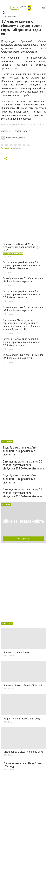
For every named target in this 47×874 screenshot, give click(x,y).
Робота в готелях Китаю (16, 652)
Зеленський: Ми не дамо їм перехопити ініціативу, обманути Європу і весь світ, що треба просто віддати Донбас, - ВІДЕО (22, 325)
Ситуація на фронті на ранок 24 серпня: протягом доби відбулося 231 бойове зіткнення (21, 342)
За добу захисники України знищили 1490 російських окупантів (23, 356)
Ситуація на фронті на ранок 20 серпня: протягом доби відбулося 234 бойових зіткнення (23, 465)
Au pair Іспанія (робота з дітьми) (21, 718)
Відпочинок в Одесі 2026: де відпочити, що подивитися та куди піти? (22, 247)
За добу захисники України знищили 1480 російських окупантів (19, 451)
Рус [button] (43, 8)
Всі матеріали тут (23, 539)
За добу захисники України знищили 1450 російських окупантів (23, 280)
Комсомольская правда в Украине (15, 131)
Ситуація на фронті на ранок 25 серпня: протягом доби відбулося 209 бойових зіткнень (21, 294)
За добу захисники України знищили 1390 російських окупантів (19, 479)
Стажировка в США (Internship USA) (23, 751)
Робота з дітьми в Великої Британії (22, 685)
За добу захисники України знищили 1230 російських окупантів (23, 309)
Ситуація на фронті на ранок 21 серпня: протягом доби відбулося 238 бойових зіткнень (22, 493)
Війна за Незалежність (23, 521)
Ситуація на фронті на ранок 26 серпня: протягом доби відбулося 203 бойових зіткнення (21, 265)
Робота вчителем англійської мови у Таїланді (22, 765)
